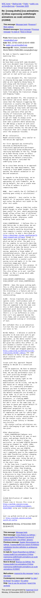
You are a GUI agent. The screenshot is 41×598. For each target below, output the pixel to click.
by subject (16, 581)
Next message (25, 29)
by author (24, 581)
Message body (21, 24)
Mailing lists (17, 4)
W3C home (6, 4)
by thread (7, 581)
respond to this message (23, 573)
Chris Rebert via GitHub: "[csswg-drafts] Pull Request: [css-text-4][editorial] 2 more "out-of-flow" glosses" (19, 537)
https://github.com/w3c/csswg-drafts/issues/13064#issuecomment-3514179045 (17, 506)
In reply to (15, 32)
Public (25, 4)
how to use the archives (17, 583)
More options (8, 27)
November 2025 (22, 6)
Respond (32, 24)
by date (34, 578)
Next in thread (26, 32)
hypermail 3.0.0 (32, 590)
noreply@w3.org (10, 40)
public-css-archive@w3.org (16, 45)
